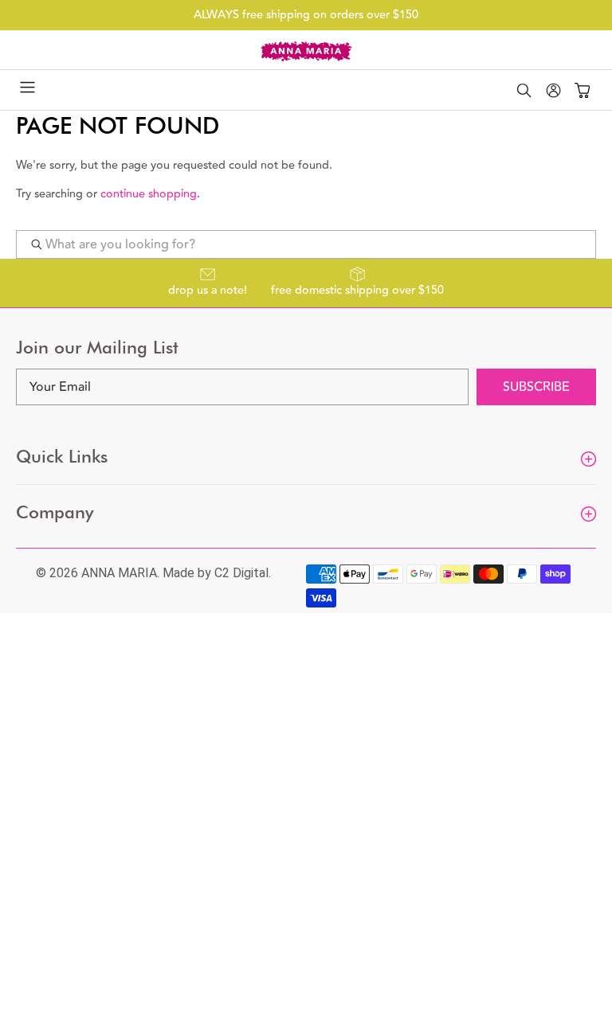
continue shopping (148, 194)
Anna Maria (119, 572)
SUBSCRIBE (536, 386)
